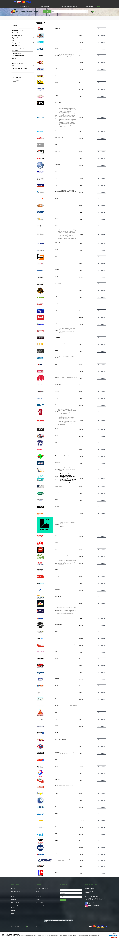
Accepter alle (113, 935)
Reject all (114, 937)
